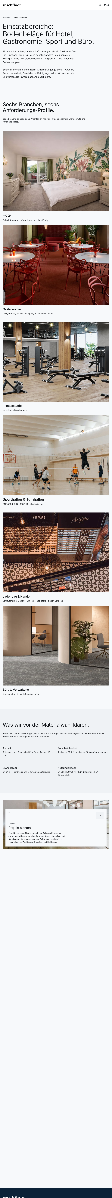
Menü (106, 5)
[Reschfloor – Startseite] (12, 5)
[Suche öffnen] (100, 5)
